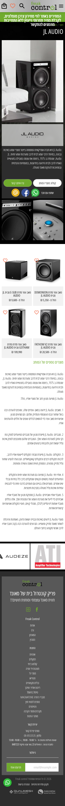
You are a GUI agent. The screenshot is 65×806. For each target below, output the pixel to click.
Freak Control (32, 619)
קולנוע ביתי (32, 663)
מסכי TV (32, 673)
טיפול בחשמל (32, 692)
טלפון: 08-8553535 (32, 735)
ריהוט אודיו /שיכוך (32, 687)
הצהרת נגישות (24, 784)
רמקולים (32, 659)
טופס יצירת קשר (32, 730)
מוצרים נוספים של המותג (48, 362)
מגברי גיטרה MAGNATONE (32, 697)
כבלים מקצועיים (32, 682)
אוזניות (32, 654)
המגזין (32, 639)
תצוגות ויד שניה (32, 668)
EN (32, 630)
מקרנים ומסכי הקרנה (32, 711)
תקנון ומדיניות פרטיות (40, 784)
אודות (32, 625)
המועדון (32, 634)
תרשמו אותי (16, 767)
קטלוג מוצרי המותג (47, 183)
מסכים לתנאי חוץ (32, 701)
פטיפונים (32, 706)
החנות (32, 648)
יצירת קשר (32, 724)
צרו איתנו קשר (17, 183)
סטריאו (32, 678)
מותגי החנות (32, 716)
